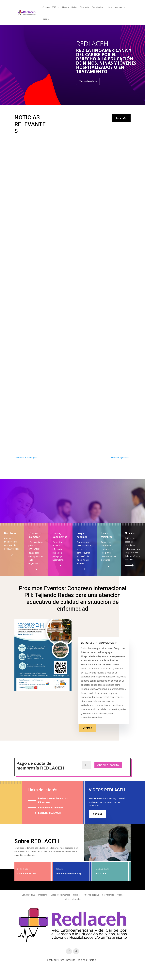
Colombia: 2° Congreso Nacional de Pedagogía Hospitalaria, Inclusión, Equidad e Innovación (68, 221)
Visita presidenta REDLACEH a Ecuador (42, 333)
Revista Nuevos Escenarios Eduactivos (53, 800)
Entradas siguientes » (121, 457)
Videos (120, 895)
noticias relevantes (72, 899)
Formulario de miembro (50, 807)
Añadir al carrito (108, 765)
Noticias (46, 19)
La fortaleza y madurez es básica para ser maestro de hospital (57, 433)
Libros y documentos (115, 7)
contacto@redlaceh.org (68, 873)
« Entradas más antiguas (25, 457)
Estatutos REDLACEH (49, 813)
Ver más (87, 727)
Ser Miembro (97, 7)
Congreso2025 (28, 895)
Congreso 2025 (49, 7)
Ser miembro (88, 81)
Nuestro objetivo (69, 7)
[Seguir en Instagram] (76, 951)
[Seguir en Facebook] (69, 951)
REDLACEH (92, 43)
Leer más (121, 118)
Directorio (84, 7)
